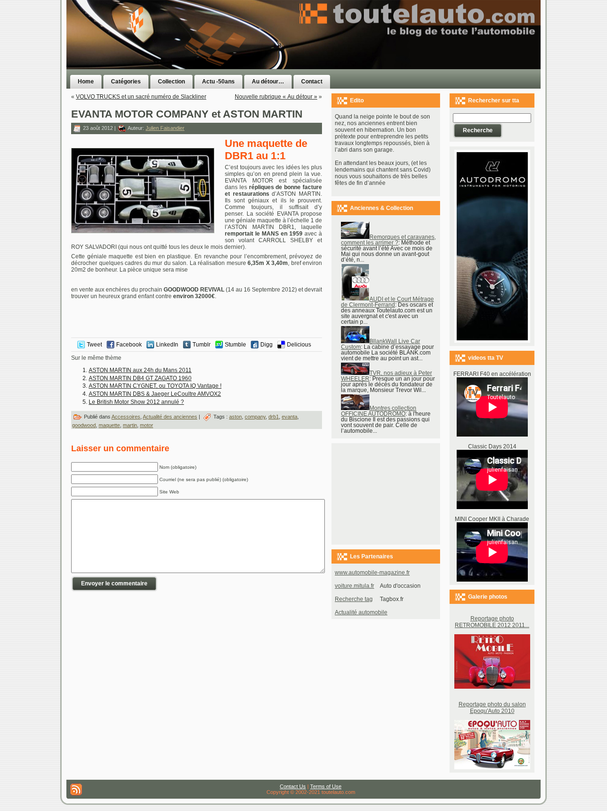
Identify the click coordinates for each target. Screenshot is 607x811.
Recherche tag (354, 599)
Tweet (94, 344)
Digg (266, 344)
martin (130, 425)
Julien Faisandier (165, 128)
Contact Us (293, 786)
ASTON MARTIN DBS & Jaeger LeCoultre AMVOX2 (155, 394)
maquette (109, 425)
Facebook (129, 344)
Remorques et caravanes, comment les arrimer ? (388, 240)
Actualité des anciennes (170, 416)
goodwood (84, 425)
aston (235, 416)
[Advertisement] (423, 53)
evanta (289, 416)
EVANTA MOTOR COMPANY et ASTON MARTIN (187, 114)
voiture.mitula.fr (354, 586)
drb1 (273, 416)
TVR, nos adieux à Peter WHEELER (386, 376)
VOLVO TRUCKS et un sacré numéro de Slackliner (141, 96)
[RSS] (76, 789)
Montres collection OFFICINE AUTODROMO (378, 411)
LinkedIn (167, 344)
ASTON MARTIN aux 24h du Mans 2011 (140, 370)
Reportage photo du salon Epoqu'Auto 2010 (492, 707)
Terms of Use (325, 786)
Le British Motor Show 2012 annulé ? (136, 402)
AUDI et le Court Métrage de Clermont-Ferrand (387, 302)
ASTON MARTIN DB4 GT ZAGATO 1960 (140, 378)
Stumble (235, 344)
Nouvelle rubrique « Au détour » (276, 96)
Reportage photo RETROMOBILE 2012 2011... (492, 622)
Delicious (299, 344)
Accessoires (125, 416)
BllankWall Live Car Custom (380, 344)
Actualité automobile (361, 612)
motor (146, 425)
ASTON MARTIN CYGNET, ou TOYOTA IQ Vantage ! (155, 386)
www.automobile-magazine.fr (372, 572)
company (255, 416)
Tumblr (202, 344)
